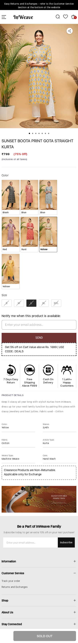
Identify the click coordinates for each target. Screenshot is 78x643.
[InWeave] (23, 17)
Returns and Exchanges (15, 587)
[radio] (11, 197)
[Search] (55, 16)
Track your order (11, 581)
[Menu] (4, 17)
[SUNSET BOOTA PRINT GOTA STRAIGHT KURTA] (39, 76)
